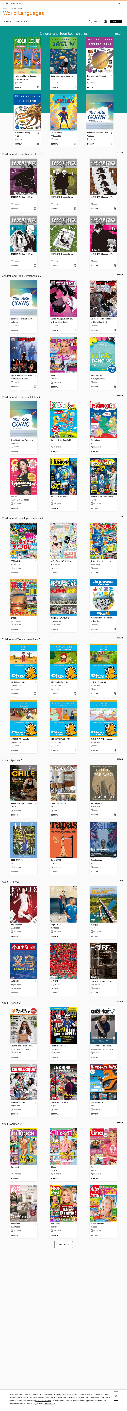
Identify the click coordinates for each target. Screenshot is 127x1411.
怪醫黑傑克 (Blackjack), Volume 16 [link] (62, 197)
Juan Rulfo (96, 807)
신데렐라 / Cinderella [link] (20, 739)
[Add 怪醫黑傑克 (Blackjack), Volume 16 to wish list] (74, 209)
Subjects (7, 21)
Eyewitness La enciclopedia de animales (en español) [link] (62, 76)
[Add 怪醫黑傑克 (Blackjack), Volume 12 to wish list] (114, 265)
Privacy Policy (73, 1394)
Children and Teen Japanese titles (21, 518)
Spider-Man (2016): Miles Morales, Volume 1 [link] (102, 319)
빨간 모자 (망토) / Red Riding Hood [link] (62, 682)
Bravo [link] (53, 375)
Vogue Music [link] (16, 925)
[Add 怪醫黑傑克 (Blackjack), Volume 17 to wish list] (34, 209)
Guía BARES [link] (56, 860)
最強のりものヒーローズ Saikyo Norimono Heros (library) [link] (102, 561)
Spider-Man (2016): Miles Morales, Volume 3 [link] (62, 319)
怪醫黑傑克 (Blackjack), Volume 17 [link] (22, 197)
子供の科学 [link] (15, 561)
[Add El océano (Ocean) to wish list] (38, 144)
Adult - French (10, 1003)
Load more (64, 1244)
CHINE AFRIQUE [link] (18, 1102)
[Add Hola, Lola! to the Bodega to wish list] (38, 87)
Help (119, 3)
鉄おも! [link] (14, 618)
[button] (94, 21)
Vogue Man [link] (56, 925)
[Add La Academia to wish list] (74, 144)
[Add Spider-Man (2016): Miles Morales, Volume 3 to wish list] (74, 330)
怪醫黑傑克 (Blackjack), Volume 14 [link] (22, 254)
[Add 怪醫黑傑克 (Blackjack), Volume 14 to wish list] (34, 265)
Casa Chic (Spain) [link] (58, 803)
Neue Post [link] (55, 1224)
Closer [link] (53, 1167)
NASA (91, 136)
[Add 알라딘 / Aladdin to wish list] (34, 693)
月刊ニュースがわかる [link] (60, 618)
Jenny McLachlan (99, 379)
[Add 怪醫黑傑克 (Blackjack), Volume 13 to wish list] (74, 265)
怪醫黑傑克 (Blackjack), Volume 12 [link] (102, 254)
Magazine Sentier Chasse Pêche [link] (102, 1046)
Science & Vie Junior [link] (59, 497)
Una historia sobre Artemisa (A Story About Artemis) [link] (98, 133)
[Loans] (105, 21)
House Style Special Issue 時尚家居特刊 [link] (102, 981)
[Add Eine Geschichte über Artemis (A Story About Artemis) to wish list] (34, 330)
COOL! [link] (14, 497)
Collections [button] (20, 21)
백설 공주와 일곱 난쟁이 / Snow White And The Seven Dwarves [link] (62, 739)
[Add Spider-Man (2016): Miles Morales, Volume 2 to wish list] (34, 387)
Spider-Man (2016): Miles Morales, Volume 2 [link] (22, 375)
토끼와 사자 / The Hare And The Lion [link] (102, 739)
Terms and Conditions (53, 1394)
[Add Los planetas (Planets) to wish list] (111, 87)
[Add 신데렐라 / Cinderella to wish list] (34, 750)
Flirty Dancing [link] (97, 375)
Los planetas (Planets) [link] (96, 76)
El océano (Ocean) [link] (22, 133)
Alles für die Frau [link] (98, 1224)
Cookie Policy (49, 1404)
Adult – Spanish (11, 760)
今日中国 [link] (15, 981)
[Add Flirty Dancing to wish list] (114, 387)
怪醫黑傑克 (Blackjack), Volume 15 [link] (102, 197)
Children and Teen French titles (20, 397)
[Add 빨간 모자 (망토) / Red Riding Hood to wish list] (74, 693)
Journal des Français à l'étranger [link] (22, 1046)
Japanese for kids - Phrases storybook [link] (102, 618)
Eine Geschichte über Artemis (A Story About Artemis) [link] (22, 319)
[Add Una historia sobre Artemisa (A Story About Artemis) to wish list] (111, 144)
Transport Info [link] (97, 1102)
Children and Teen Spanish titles (63, 34)
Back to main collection (14, 3)
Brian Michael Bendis (60, 322)
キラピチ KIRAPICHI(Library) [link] (62, 561)
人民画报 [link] (54, 981)
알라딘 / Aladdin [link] (18, 682)
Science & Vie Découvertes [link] (102, 497)
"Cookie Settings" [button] (43, 1400)
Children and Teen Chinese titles (21, 154)
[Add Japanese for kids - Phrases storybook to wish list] (114, 629)
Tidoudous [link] (95, 440)
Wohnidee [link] (15, 1224)
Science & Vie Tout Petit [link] (61, 440)
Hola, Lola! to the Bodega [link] (25, 76)
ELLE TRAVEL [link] (17, 860)
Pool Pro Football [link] (58, 1046)
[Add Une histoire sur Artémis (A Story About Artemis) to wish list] (34, 451)
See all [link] (118, 34)
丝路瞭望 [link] (94, 925)
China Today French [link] (59, 1102)
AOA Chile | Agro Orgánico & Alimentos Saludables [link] (22, 803)
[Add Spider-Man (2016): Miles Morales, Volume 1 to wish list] (114, 330)
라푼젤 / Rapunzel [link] (98, 682)
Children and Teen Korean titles (20, 639)
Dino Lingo (96, 621)
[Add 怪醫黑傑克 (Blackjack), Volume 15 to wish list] (114, 209)
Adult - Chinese (11, 881)
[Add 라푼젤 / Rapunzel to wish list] (114, 693)
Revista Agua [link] (96, 860)
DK (54, 79)
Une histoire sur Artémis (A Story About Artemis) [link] (22, 440)
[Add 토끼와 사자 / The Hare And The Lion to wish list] (114, 750)
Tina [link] (93, 1167)
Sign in (116, 21)
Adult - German (11, 1124)
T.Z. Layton (57, 136)
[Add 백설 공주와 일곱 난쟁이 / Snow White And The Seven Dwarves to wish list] (74, 750)
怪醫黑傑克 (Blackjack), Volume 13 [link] (62, 254)
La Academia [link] (56, 133)
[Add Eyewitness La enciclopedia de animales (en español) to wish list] (74, 87)
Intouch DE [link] (16, 1167)
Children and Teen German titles (20, 276)
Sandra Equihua (22, 79)
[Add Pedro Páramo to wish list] (114, 815)
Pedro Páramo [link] (97, 803)
